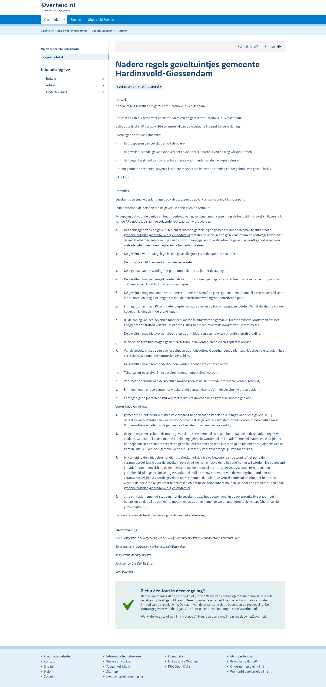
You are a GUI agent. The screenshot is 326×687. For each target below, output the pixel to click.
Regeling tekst (53, 57)
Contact (49, 661)
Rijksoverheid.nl (241, 661)
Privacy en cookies (119, 661)
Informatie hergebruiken (123, 656)
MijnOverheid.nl (241, 656)
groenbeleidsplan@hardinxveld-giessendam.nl (157, 235)
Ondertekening (56, 92)
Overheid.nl (52, 21)
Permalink (245, 46)
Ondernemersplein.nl (245, 666)
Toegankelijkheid (118, 666)
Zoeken (76, 20)
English (49, 666)
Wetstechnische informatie (60, 49)
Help (47, 671)
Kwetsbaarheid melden (122, 677)
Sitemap (112, 671)
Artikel (50, 85)
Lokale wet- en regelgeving (71, 30)
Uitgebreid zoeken (101, 30)
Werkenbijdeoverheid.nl (247, 671)
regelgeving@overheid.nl (252, 616)
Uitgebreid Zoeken (101, 20)
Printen (270, 46)
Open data (175, 656)
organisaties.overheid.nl (240, 609)
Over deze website (57, 656)
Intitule (51, 78)
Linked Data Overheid (183, 661)
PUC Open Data (179, 666)
